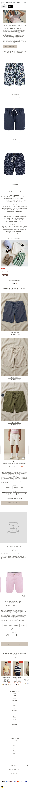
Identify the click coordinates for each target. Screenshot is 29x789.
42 (25, 493)
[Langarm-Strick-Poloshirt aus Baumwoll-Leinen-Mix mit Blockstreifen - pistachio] (18, 684)
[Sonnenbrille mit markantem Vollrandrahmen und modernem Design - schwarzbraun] (14, 283)
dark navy (16, 487)
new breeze (23, 625)
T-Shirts (14, 695)
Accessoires (14, 710)
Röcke (14, 734)
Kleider (14, 729)
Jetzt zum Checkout (14, 502)
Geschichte (14, 740)
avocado (18, 629)
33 (6, 493)
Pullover (14, 698)
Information (14, 761)
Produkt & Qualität (14, 743)
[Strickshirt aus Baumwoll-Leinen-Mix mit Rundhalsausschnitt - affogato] (3, 684)
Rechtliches (14, 773)
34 (10, 493)
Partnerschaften (14, 769)
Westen (14, 705)
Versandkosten (17, 468)
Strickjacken (14, 700)
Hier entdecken (14, 97)
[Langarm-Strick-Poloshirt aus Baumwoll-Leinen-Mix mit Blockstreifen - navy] (16, 684)
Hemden (14, 693)
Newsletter (14, 777)
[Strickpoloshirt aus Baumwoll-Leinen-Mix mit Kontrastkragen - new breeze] (27, 683)
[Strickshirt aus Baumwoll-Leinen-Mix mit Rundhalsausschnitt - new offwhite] (10, 684)
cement (24, 629)
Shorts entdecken (9, 46)
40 (22, 493)
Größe (14, 491)
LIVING (14, 745)
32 (3, 493)
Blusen (14, 716)
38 (18, 493)
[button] (3, 395)
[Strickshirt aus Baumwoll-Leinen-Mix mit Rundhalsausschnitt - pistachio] (8, 684)
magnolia (16, 625)
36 (14, 493)
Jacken (14, 703)
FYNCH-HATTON (14, 765)
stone (22, 487)
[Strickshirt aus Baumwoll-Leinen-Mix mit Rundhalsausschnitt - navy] (7, 684)
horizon (5, 625)
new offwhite (8, 487)
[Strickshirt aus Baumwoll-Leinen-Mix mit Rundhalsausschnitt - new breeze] (5, 684)
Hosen (14, 708)
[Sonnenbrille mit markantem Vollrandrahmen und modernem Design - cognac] (16, 283)
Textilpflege (14, 756)
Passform (14, 753)
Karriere (14, 748)
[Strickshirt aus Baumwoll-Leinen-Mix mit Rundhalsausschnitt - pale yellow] (2, 684)
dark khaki (12, 629)
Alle (14, 657)
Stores (14, 750)
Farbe (14, 485)
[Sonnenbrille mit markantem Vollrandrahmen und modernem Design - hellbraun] (12, 283)
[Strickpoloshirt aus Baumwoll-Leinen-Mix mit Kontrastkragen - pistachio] (25, 683)
